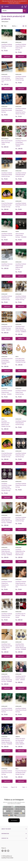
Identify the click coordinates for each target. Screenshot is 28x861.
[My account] (22, 6)
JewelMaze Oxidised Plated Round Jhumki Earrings (21, 204)
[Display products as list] (26, 26)
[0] (25, 7)
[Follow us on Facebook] (2, 851)
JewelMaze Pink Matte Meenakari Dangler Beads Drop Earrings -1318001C (6, 552)
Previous (5, 787)
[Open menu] (2, 6)
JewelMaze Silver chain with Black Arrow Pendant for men (6, 79)
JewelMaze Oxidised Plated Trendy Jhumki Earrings (21, 392)
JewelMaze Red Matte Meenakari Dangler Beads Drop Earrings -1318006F (6, 678)
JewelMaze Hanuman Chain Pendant (6, 264)
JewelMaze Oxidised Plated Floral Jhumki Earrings (6, 46)
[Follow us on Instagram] (5, 851)
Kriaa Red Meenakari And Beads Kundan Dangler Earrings (6, 454)
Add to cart (7, 56)
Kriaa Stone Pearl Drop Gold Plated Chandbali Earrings (20, 360)
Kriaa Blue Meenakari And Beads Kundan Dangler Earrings (5, 423)
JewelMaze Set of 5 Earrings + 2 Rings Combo (20, 615)
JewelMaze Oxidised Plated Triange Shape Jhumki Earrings (21, 266)
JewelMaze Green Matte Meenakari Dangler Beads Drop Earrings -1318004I (6, 520)
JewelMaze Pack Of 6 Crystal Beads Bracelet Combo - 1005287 (21, 143)
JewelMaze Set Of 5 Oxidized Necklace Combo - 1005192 (21, 677)
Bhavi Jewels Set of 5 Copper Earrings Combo (6, 142)
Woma (17, 231)
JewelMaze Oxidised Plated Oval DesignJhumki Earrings (6, 584)
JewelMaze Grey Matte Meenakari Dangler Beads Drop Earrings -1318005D (6, 741)
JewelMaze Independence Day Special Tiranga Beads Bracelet (20, 552)
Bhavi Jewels (4, 138)
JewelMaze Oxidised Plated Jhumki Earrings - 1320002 (6, 392)
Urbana (18, 736)
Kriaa (2, 201)
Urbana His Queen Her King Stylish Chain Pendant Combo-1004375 (20, 741)
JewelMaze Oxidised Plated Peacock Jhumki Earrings (21, 78)
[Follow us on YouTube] (8, 851)
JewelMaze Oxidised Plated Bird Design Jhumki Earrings (21, 174)
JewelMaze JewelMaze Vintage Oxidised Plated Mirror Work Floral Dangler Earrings (6, 487)
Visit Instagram (14, 820)
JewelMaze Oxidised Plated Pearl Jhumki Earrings (6, 110)
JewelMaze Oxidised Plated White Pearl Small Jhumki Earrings (21, 47)
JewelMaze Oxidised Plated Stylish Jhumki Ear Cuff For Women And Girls (21, 111)
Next (23, 787)
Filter (5, 26)
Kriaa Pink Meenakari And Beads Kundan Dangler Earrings (6, 204)
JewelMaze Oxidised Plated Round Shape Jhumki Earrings (6, 174)
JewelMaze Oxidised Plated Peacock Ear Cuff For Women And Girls (21, 584)
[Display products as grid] (23, 26)
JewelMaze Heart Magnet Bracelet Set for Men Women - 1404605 (6, 646)
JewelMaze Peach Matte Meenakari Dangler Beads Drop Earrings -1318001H (21, 329)
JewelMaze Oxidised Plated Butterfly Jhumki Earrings (21, 422)
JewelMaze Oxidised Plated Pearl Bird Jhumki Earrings (21, 454)
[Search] (25, 10)
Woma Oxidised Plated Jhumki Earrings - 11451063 (21, 235)
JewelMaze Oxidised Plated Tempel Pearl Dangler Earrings (21, 297)
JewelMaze (4, 42)
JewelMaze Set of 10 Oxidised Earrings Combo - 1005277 (6, 328)
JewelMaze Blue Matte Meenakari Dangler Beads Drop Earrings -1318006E (21, 646)
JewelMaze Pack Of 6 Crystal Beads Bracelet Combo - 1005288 (6, 361)
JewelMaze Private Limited (7, 857)
